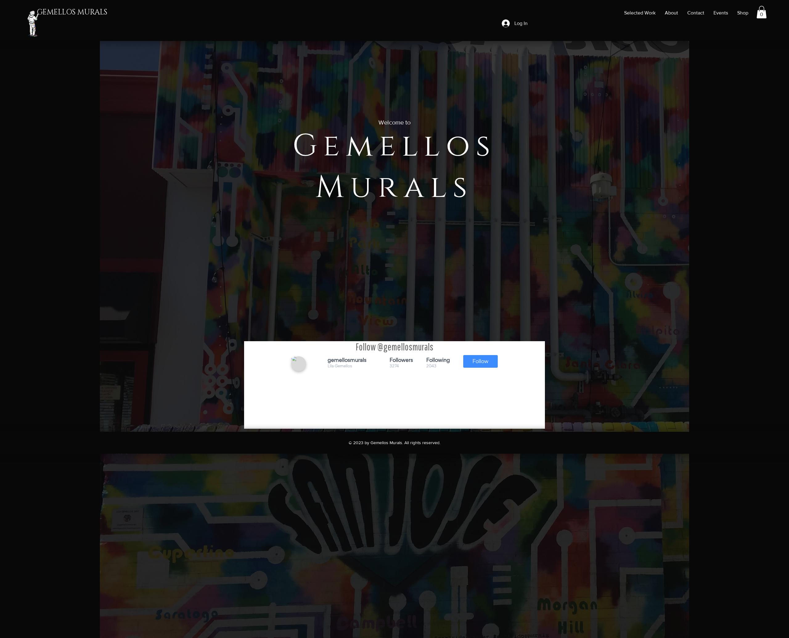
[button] (761, 12)
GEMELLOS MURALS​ (72, 12)
